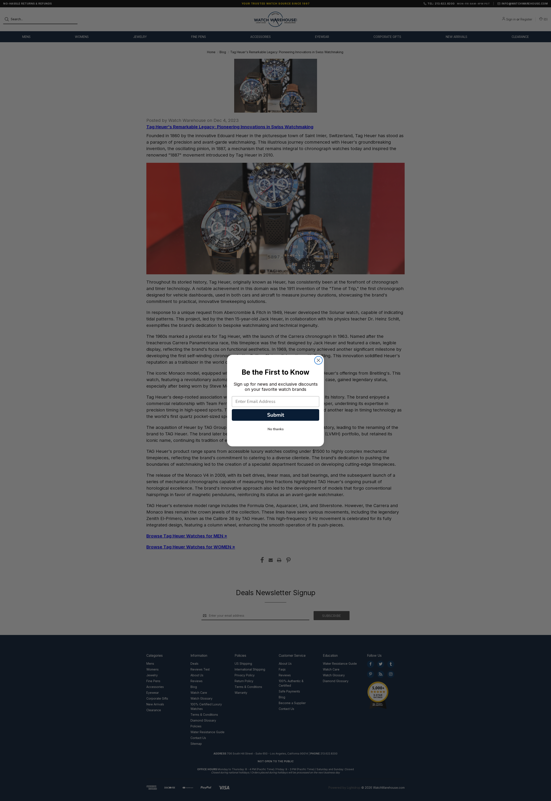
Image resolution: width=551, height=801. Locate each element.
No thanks (276, 429)
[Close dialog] (318, 360)
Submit (275, 414)
